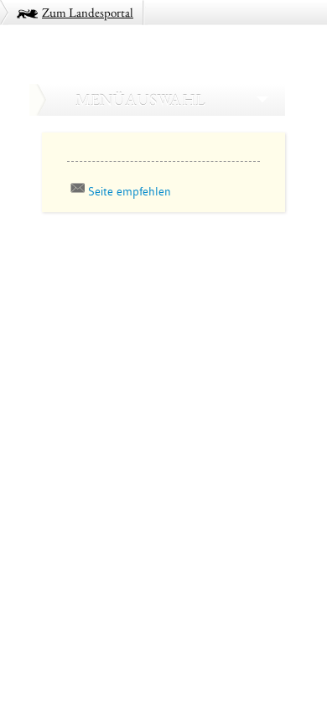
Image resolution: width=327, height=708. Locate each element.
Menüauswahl (140, 100)
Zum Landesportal (87, 12)
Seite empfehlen (129, 191)
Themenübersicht (90, 249)
